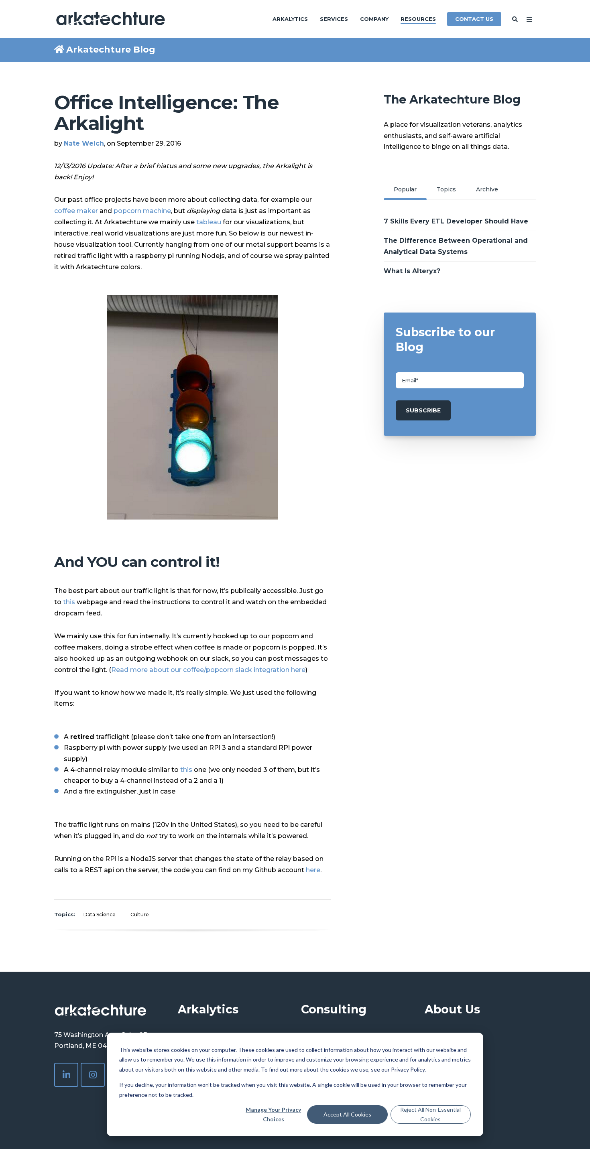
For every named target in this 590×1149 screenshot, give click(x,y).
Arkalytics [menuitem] (290, 19)
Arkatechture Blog (110, 49)
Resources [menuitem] (418, 19)
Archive (487, 189)
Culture (139, 914)
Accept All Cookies (347, 1114)
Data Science (99, 914)
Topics (446, 189)
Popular (405, 189)
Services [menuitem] (334, 19)
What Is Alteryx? (412, 271)
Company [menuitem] (374, 19)
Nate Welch (84, 143)
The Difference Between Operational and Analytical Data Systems (456, 246)
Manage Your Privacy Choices (273, 1114)
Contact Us (474, 19)
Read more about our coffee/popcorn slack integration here (208, 670)
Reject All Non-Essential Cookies (430, 1114)
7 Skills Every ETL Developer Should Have (456, 221)
